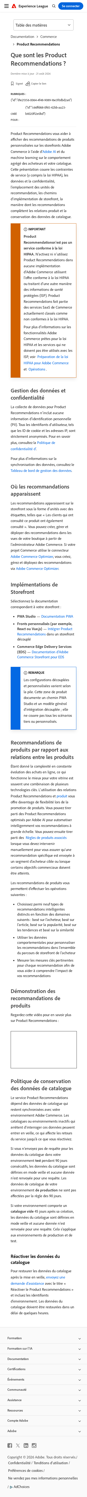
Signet (19, 83)
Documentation (22, 36)
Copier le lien (38, 83)
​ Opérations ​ (37, 369)
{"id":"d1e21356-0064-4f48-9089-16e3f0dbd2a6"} (41, 100)
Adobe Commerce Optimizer (32, 556)
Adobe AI (49, 151)
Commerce (48, 36)
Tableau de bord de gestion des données (41, 470)
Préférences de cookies (25, 1470)
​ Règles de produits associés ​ (46, 837)
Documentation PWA (57, 616)
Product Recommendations (38, 44)
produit (62, 796)
